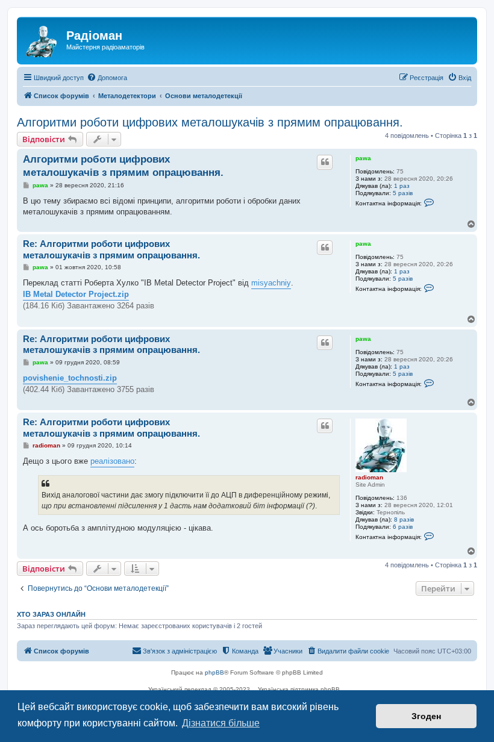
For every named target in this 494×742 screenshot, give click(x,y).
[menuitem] (107, 77)
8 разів (404, 519)
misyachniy (271, 282)
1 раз (402, 185)
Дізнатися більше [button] (221, 723)
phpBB (214, 672)
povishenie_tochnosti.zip (70, 377)
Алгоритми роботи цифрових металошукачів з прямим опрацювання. (210, 122)
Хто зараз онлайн (51, 614)
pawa (363, 158)
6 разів (403, 526)
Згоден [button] (426, 716)
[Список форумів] (43, 39)
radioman (369, 477)
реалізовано (112, 461)
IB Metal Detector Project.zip (76, 294)
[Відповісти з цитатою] (325, 162)
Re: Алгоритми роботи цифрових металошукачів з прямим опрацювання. (111, 249)
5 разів (403, 193)
